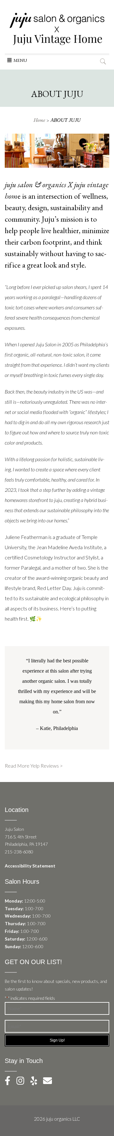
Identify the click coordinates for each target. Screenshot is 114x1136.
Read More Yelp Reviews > (34, 766)
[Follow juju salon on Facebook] (10, 1082)
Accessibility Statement (30, 865)
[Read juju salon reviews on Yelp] (36, 1082)
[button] (20, 60)
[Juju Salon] (57, 28)
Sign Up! (57, 1040)
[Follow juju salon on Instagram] (22, 1082)
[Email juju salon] (50, 1082)
